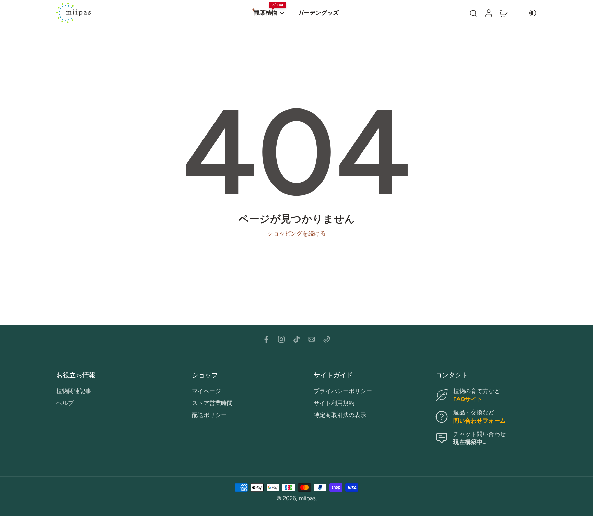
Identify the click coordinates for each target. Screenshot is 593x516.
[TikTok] (296, 339)
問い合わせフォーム (479, 420)
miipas (307, 498)
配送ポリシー (209, 415)
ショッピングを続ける (296, 233)
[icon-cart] (503, 13)
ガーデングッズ (318, 12)
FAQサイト (467, 398)
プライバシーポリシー (343, 391)
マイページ (206, 391)
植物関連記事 (73, 391)
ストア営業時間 (212, 403)
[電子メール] (311, 339)
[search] (473, 13)
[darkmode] (528, 13)
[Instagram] (281, 339)
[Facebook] (266, 339)
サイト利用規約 (334, 403)
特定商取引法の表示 (340, 415)
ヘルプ (65, 403)
